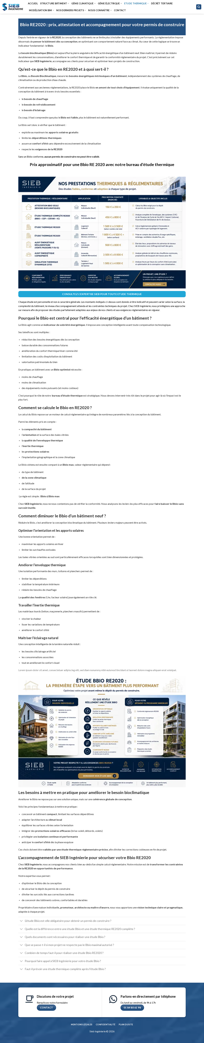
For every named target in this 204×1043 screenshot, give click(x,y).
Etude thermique (135, 3)
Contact (120, 10)
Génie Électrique (109, 3)
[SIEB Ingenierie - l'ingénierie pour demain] (12, 7)
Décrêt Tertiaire (162, 3)
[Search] (198, 7)
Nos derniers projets (70, 10)
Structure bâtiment (53, 3)
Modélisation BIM (40, 10)
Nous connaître (98, 10)
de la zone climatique (34, 477)
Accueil (33, 3)
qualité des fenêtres (33, 597)
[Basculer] (21, 921)
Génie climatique (82, 3)
